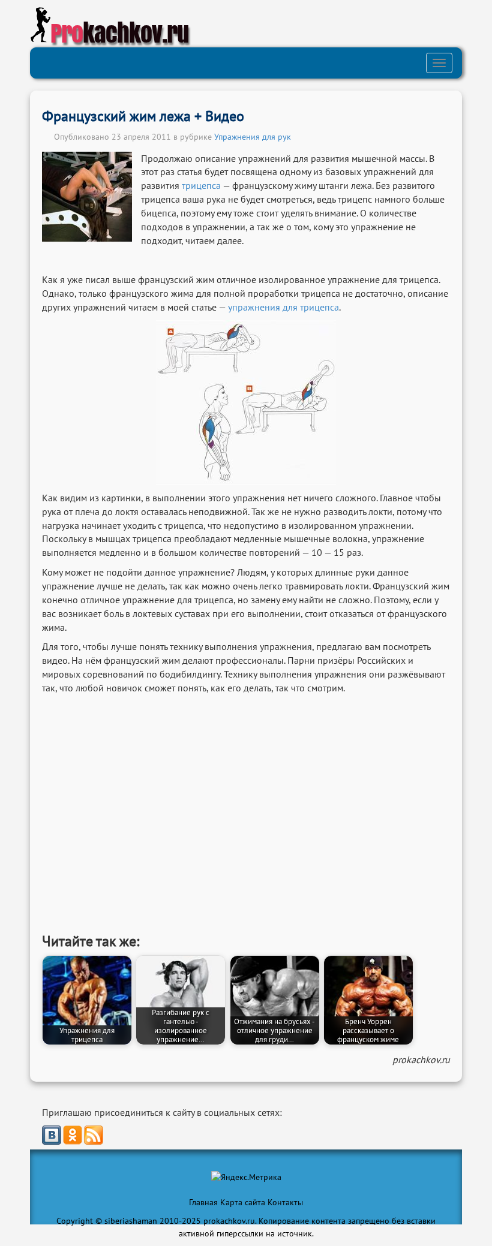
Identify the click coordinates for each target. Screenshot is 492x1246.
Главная (203, 1202)
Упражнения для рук (252, 136)
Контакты (285, 1202)
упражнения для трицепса (283, 307)
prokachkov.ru (421, 1060)
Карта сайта (242, 1202)
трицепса (201, 185)
